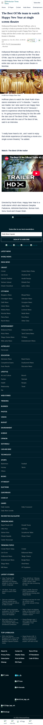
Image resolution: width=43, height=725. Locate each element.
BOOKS (3, 481)
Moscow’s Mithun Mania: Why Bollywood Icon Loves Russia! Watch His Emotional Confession (10, 626)
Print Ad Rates (19, 663)
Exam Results (5, 371)
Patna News (5, 321)
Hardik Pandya (26, 283)
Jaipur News (25, 310)
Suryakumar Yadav (27, 537)
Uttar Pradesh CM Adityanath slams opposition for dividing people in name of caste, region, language (10, 586)
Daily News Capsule (8, 236)
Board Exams (26, 363)
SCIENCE (4, 437)
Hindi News (25, 568)
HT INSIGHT (5, 486)
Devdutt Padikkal (6, 283)
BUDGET (4, 427)
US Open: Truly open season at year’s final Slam (9, 595)
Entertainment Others (28, 345)
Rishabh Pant (26, 286)
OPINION (4, 443)
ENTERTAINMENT (7, 330)
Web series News (6, 345)
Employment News (28, 367)
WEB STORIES (6, 400)
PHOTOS (4, 416)
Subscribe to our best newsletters (21, 232)
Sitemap (3, 666)
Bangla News (26, 564)
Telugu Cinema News (7, 341)
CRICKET (4, 272)
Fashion (3, 383)
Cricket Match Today (28, 275)
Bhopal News (26, 299)
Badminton (4, 468)
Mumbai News (5, 318)
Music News (5, 338)
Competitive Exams (7, 367)
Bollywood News (6, 334)
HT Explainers (26, 572)
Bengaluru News (6, 299)
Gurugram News (27, 307)
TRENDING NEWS (7, 526)
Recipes (24, 387)
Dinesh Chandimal (7, 290)
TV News (24, 341)
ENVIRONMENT (6, 432)
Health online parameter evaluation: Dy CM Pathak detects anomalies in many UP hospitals (10, 616)
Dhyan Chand (26, 540)
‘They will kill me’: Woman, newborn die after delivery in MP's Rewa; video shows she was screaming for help (31, 586)
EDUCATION (5, 359)
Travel (23, 391)
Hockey (3, 472)
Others (3, 475)
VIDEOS (3, 421)
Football (24, 468)
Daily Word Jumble (7, 515)
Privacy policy (5, 659)
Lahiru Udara (26, 290)
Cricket (18, 7)
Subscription (5, 663)
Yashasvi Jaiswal (6, 286)
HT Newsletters (34, 659)
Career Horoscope (7, 544)
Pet (2, 394)
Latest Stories (7, 579)
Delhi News (4, 307)
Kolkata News (5, 314)
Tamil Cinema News (28, 338)
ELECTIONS (5, 491)
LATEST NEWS (6, 256)
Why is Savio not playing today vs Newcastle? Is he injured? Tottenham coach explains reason (31, 616)
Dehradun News (27, 303)
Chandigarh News (6, 303)
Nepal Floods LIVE (7, 529)
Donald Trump (26, 529)
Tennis (23, 472)
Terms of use (33, 655)
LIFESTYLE (4, 376)
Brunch (24, 380)
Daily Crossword (27, 511)
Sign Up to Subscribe (21, 242)
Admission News (6, 363)
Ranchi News (5, 325)
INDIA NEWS (5, 266)
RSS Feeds (18, 666)
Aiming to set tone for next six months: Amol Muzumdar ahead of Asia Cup (31, 606)
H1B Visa (24, 533)
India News (26, 7)
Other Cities (25, 325)
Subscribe (37, 2)
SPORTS (4, 464)
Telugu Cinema (26, 560)
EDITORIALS (5, 448)
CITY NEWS (5, 295)
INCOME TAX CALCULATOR (10, 520)
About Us (4, 655)
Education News (27, 371)
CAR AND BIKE (6, 453)
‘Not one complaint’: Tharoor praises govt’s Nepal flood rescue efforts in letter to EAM (10, 606)
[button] (2, 2)
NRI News (4, 572)
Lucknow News (26, 314)
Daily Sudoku (5, 511)
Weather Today (20, 659)
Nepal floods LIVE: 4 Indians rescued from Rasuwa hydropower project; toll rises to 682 (30, 643)
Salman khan (5, 537)
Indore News (5, 310)
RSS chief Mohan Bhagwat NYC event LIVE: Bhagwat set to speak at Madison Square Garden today (10, 644)
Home (4, 7)
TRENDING (5, 405)
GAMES (3, 507)
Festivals (24, 383)
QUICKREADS (5, 497)
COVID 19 (4, 502)
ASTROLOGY (5, 350)
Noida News (25, 318)
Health (3, 387)
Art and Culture (6, 380)
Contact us (18, 655)
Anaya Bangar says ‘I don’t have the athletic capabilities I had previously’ (30, 626)
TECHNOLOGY (6, 459)
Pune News (25, 321)
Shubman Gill (26, 279)
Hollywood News (27, 334)
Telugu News (5, 568)
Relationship (5, 391)
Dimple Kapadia (6, 540)
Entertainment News (7, 564)
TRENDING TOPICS (7, 549)
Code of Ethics (34, 663)
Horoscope (4, 354)
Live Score (4, 279)
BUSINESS (4, 410)
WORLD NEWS (6, 261)
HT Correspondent (14, 44)
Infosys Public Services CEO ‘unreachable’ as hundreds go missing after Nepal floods (31, 596)
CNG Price (4, 533)
